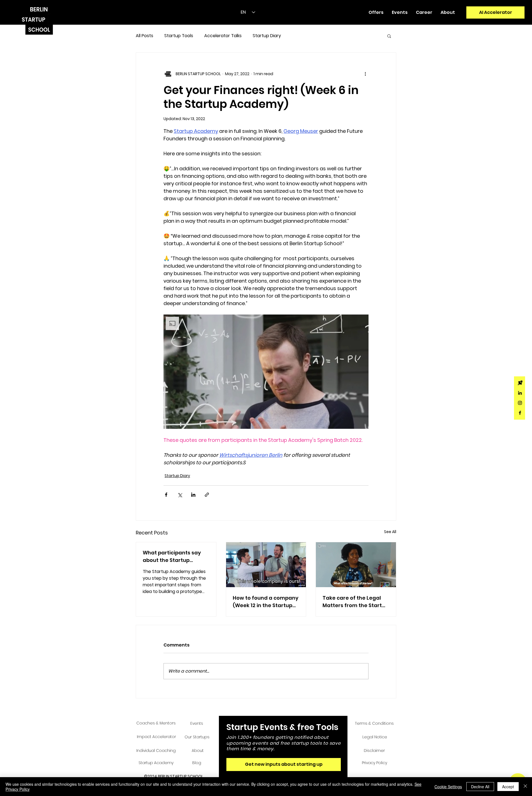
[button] (376, 12)
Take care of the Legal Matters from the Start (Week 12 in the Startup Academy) (352, 601)
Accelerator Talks (223, 36)
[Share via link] (206, 494)
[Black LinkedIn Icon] (520, 393)
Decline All (480, 786)
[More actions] (365, 73)
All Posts (144, 36)
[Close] (525, 787)
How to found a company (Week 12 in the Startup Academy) (265, 601)
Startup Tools (178, 36)
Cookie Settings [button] (448, 786)
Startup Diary (267, 36)
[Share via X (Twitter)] (179, 494)
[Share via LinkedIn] (193, 494)
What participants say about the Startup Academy (172, 556)
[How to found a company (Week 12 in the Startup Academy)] (266, 564)
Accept (508, 786)
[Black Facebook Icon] (520, 412)
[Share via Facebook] (166, 494)
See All (390, 531)
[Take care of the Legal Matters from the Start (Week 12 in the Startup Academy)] (356, 564)
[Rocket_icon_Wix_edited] (520, 383)
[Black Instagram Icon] (520, 402)
